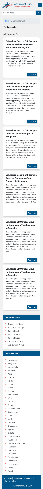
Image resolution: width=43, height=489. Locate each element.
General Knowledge (16, 327)
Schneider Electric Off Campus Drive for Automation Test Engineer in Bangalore (21, 178)
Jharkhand (12, 440)
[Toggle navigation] (40, 5)
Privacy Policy (10, 481)
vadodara (12, 450)
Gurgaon (11, 405)
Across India (13, 367)
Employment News (16, 345)
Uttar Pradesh (14, 436)
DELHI (10, 398)
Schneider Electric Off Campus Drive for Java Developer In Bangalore (21, 133)
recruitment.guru (18, 486)
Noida (10, 381)
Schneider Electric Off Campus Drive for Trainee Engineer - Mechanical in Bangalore (21, 44)
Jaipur (10, 388)
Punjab (10, 471)
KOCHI (10, 384)
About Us (8, 478)
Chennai (11, 377)
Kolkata (11, 433)
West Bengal (13, 457)
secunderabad (14, 408)
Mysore (11, 429)
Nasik (10, 419)
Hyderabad (12, 360)
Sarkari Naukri (14, 338)
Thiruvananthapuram (16, 443)
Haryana (11, 370)
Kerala (10, 467)
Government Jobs (15, 324)
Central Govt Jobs (16, 341)
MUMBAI (11, 401)
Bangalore (12, 363)
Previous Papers (15, 334)
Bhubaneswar (13, 412)
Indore (10, 415)
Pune (10, 374)
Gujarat (11, 391)
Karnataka (12, 454)
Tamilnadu (12, 447)
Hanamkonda (13, 464)
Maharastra (12, 460)
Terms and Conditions (22, 478)
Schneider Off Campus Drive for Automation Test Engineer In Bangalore (20, 225)
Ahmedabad (13, 395)
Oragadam (12, 426)
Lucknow (11, 422)
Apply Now (32, 74)
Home (7, 21)
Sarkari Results (14, 331)
